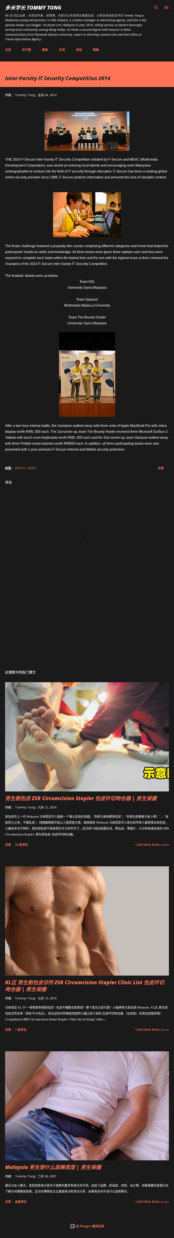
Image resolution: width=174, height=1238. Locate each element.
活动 (79, 50)
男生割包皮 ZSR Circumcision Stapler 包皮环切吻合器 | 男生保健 (81, 798)
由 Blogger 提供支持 (89, 1226)
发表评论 (21, 1202)
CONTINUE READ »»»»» (152, 845)
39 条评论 (21, 845)
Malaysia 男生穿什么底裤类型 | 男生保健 (53, 1167)
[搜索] (156, 7)
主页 (8, 50)
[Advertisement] (87, 626)
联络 (96, 50)
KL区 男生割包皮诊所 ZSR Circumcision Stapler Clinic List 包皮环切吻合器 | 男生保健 (84, 986)
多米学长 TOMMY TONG (33, 7)
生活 (62, 50)
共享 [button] (161, 468)
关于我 (26, 50)
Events (20, 468)
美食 (45, 50)
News (32, 468)
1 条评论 (20, 1030)
